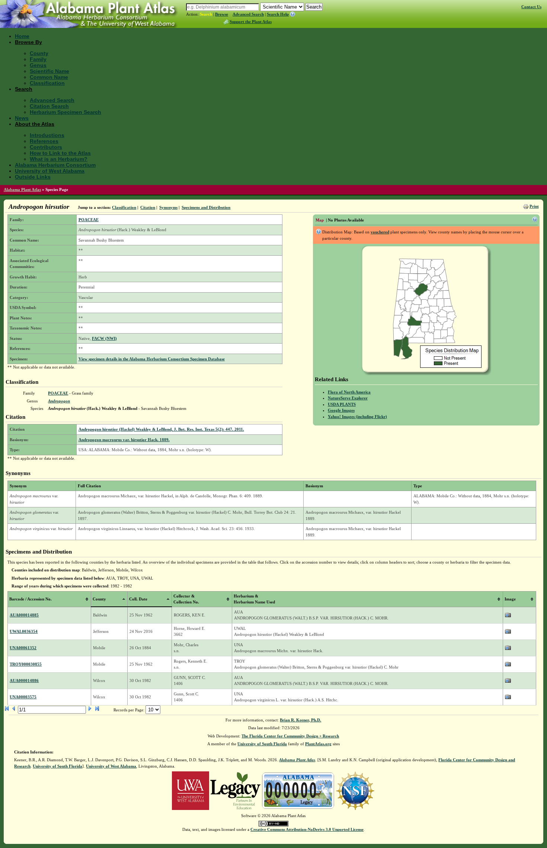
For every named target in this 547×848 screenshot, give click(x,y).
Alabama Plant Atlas (22, 189)
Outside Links (33, 177)
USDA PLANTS (342, 404)
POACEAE (89, 219)
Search (206, 14)
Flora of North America (349, 392)
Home (22, 36)
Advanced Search (248, 14)
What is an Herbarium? (58, 159)
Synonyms (168, 207)
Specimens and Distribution (206, 207)
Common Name (49, 77)
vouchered (380, 232)
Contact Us (531, 6)
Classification (47, 83)
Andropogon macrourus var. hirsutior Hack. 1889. (124, 439)
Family (38, 59)
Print (534, 206)
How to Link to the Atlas (60, 153)
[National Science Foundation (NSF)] (355, 790)
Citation (147, 207)
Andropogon (59, 401)
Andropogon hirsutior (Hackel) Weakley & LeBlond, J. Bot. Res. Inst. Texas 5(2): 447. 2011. (161, 429)
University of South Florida (262, 744)
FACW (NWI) (104, 338)
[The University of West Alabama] (190, 790)
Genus (38, 65)
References (44, 141)
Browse (221, 14)
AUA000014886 (24, 680)
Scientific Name (49, 71)
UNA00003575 (23, 697)
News (22, 118)
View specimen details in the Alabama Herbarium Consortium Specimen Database (152, 359)
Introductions (47, 135)
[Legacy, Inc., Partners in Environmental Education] (235, 790)
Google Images (341, 410)
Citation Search (49, 106)
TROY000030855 (26, 664)
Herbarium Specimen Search (65, 112)
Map (320, 220)
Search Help (278, 14)
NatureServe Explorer (348, 398)
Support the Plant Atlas (251, 21)
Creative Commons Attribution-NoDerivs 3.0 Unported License (307, 829)
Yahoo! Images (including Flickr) (357, 416)
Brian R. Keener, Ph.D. (300, 720)
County (39, 53)
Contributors (46, 147)
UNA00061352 (23, 647)
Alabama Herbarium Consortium (55, 165)
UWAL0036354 (24, 631)
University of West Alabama (49, 171)
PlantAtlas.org (318, 744)
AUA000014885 (24, 615)
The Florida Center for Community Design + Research (290, 736)
